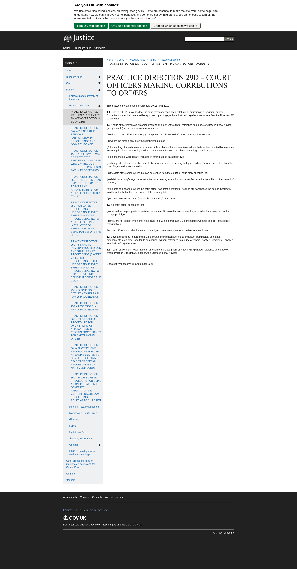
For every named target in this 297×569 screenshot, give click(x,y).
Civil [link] (68, 83)
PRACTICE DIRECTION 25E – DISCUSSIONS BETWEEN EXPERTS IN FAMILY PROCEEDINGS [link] (85, 292)
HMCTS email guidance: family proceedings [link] (82, 453)
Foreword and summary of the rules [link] (83, 98)
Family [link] (70, 89)
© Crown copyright (223, 532)
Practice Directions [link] (79, 105)
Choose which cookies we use (174, 25)
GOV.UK (137, 524)
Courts (66, 48)
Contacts (97, 497)
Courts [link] (68, 70)
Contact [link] (73, 445)
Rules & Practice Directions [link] (84, 406)
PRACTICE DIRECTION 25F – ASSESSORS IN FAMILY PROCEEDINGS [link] (85, 306)
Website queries (114, 497)
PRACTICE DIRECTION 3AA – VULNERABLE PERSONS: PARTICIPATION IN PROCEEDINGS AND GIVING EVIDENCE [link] (84, 136)
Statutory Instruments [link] (80, 438)
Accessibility (70, 497)
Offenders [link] (70, 480)
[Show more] (99, 83)
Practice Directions (170, 59)
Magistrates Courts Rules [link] (83, 413)
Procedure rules (82, 48)
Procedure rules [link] (73, 77)
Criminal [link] (70, 473)
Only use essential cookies (129, 25)
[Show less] (99, 77)
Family (152, 59)
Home (110, 59)
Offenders (99, 48)
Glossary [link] (74, 419)
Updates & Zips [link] (77, 432)
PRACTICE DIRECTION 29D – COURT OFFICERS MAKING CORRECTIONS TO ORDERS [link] (85, 117)
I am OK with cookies (91, 25)
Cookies (84, 497)
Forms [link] (72, 425)
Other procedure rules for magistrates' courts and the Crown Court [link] (80, 464)
